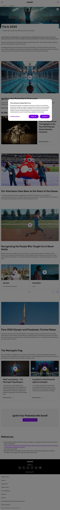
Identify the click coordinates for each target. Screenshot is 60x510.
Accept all (45, 116)
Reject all (33, 116)
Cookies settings (15, 116)
